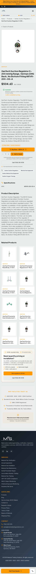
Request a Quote (6, 505)
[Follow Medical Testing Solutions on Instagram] (3, 451)
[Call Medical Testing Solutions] (32, 571)
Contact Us (4, 502)
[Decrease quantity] (2, 154)
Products (9, 18)
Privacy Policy (5, 508)
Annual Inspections (6, 463)
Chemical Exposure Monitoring (10, 484)
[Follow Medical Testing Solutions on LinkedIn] (7, 451)
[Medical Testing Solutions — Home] (3, 11)
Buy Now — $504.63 (18, 149)
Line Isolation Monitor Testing (9, 473)
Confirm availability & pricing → (13, 95)
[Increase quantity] (8, 154)
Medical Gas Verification (8, 460)
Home (3, 18)
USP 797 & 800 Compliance (9, 478)
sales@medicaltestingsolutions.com (13, 527)
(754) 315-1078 (7, 524)
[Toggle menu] (33, 11)
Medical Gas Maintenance (8, 468)
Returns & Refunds (6, 513)
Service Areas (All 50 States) (9, 500)
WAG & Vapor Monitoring (8, 481)
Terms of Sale (5, 510)
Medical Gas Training (7, 476)
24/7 (34, 15)
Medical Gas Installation (8, 465)
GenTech (4, 66)
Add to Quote (18, 154)
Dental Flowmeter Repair (8, 471)
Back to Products (8, 26)
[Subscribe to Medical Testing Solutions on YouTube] (11, 451)
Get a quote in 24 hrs (18, 373)
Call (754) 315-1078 (18, 162)
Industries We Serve (7, 486)
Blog (2, 497)
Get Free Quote (14, 571)
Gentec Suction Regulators (22, 18)
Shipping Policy (5, 516)
